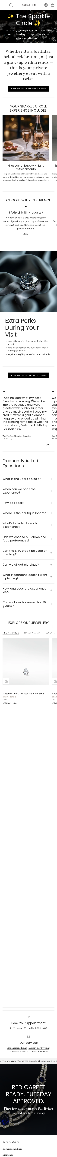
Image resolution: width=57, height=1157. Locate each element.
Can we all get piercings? (21, 565)
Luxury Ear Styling (38, 1047)
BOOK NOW (41, 1028)
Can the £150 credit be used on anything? (25, 552)
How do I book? (13, 503)
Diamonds (8, 1154)
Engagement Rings (17, 1047)
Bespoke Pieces (40, 1051)
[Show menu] (4, 5)
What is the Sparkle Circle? (22, 479)
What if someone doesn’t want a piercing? (25, 576)
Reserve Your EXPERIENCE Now (28, 89)
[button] (11, 5)
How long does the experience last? (24, 590)
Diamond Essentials (20, 1051)
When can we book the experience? (19, 491)
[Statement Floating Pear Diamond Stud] (26, 661)
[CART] (52, 5)
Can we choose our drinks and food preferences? (24, 538)
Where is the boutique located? (25, 513)
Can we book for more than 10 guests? (24, 604)
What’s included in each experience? (20, 525)
